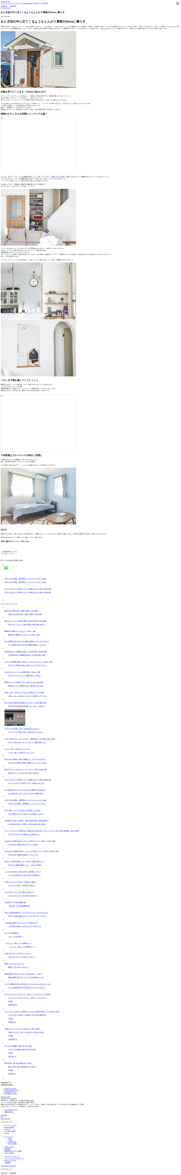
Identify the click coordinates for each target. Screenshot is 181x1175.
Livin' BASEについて (11, 1110)
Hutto (10, 1138)
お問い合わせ (9, 1147)
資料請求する (9, 1112)
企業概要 (8, 1162)
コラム (7, 1133)
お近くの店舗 (9, 1153)
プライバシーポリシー (12, 1156)
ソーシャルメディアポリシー (14, 1158)
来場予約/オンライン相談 (13, 1151)
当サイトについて (11, 1160)
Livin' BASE (12, 1142)
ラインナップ (9, 1137)
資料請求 (8, 1149)
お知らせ (8, 1129)
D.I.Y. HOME (12, 1144)
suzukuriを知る (9, 1127)
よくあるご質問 (10, 1131)
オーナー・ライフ (11, 1125)
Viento (10, 1140)
